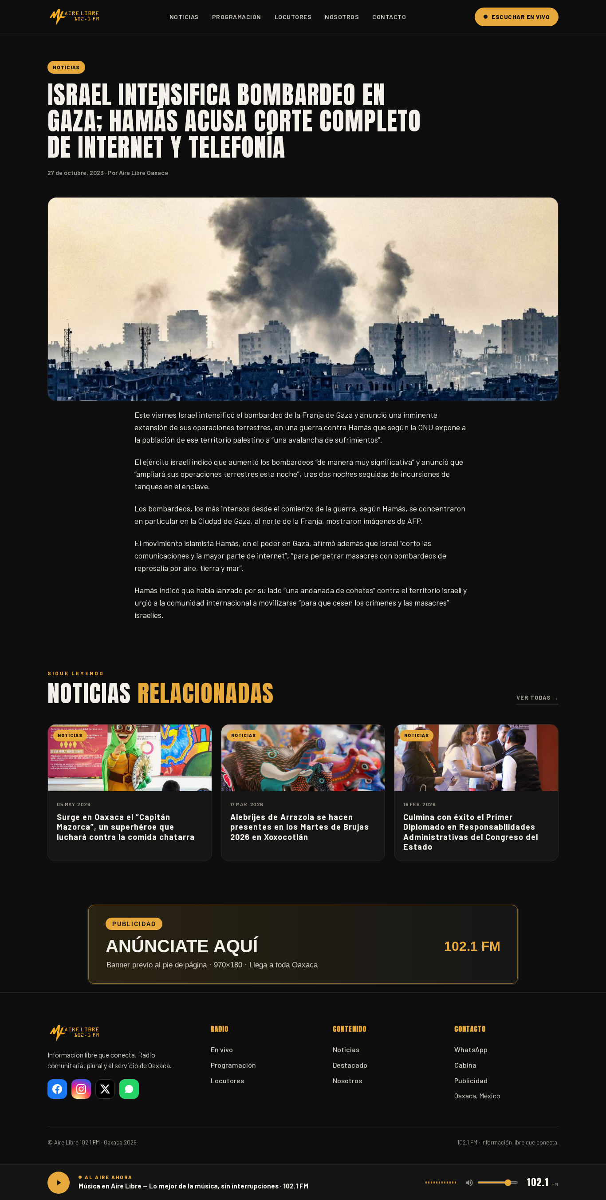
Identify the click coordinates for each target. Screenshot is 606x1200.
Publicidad (471, 1080)
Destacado (350, 1065)
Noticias (184, 16)
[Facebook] (57, 1089)
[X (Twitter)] (105, 1089)
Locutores (293, 16)
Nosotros (342, 16)
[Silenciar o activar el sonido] (469, 1182)
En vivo (222, 1049)
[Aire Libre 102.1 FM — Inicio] (74, 17)
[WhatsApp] (129, 1089)
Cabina (465, 1065)
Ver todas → (537, 697)
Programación (236, 16)
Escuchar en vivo (521, 16)
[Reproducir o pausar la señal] (58, 1183)
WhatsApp (471, 1049)
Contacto (389, 16)
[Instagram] (81, 1089)
